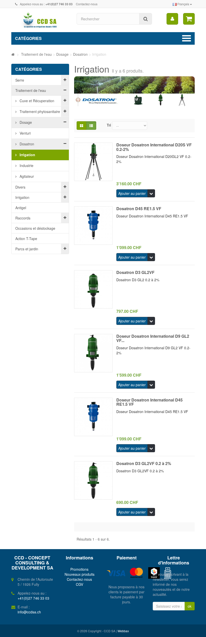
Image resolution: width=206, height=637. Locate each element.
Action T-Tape (26, 238)
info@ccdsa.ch (29, 611)
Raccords (22, 217)
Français (183, 4)
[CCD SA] (40, 20)
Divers (20, 187)
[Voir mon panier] (189, 19)
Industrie (26, 165)
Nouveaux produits (79, 574)
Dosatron (26, 143)
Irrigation (27, 154)
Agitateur (26, 176)
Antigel (20, 207)
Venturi (25, 133)
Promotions (79, 569)
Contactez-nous (86, 4)
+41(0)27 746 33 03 (33, 598)
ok (189, 606)
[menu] (172, 19)
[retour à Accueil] (13, 54)
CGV (79, 584)
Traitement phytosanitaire (39, 111)
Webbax (123, 631)
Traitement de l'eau (30, 90)
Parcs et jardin (26, 248)
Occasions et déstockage (35, 228)
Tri (109, 125)
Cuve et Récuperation (36, 100)
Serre (19, 80)
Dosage (25, 122)
